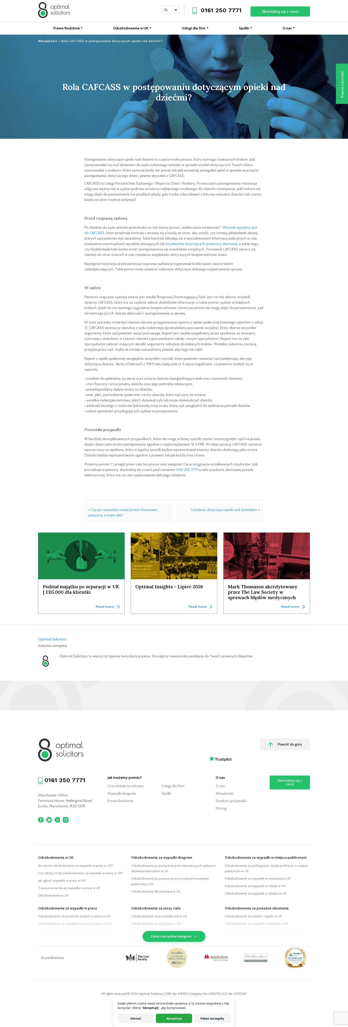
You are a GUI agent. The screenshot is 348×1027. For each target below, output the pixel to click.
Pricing (221, 808)
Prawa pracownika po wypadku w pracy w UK (69, 888)
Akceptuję (174, 1018)
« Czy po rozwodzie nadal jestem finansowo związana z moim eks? (122, 512)
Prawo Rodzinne (66, 28)
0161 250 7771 (221, 10)
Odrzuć (135, 1018)
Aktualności (225, 793)
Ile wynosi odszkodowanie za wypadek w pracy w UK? (75, 866)
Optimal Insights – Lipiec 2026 (169, 587)
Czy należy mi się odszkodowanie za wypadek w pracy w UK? (80, 873)
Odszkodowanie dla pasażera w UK (155, 891)
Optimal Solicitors (52, 639)
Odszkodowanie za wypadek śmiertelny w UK (256, 924)
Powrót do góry (289, 744)
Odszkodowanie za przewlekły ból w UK (159, 916)
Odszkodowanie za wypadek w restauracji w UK (257, 878)
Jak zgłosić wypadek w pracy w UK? (62, 880)
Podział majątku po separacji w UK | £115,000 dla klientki (81, 589)
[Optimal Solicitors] (54, 10)
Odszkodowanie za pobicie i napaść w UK (253, 916)
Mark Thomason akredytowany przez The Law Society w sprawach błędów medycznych (262, 592)
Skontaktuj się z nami (280, 11)
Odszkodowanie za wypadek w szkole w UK (255, 886)
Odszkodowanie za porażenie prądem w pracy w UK (74, 916)
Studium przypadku (231, 801)
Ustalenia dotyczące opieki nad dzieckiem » (225, 510)
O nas (287, 28)
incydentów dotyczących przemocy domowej (201, 244)
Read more (105, 606)
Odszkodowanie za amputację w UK (156, 924)
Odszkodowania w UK (130, 28)
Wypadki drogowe (122, 793)
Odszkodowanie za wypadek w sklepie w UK (255, 893)
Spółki (244, 28)
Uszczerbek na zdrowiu (126, 786)
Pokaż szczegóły (212, 1018)
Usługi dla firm (193, 28)
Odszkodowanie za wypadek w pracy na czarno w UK (75, 924)
